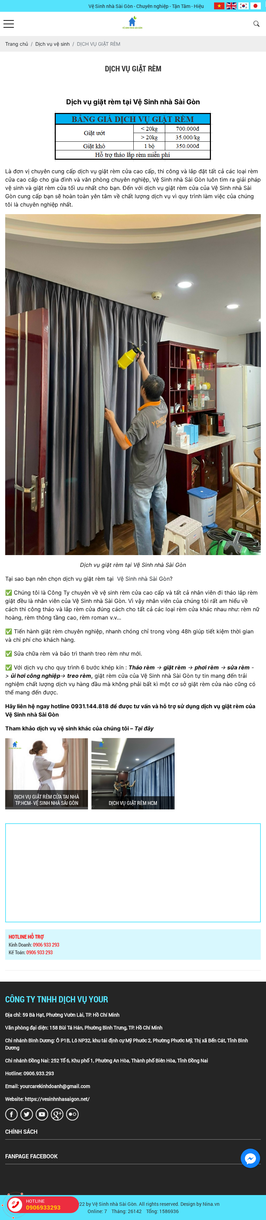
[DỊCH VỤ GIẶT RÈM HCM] (132, 774)
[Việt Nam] (219, 6)
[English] (231, 6)
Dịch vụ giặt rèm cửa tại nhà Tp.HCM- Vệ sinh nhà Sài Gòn (46, 799)
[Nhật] (255, 6)
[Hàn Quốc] (243, 6)
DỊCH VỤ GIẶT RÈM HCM (133, 803)
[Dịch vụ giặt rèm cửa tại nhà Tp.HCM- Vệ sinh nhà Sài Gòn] (46, 774)
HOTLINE (43, 1204)
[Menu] (8, 24)
